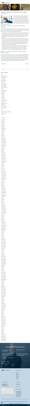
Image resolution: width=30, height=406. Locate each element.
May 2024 (2, 134)
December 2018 (3, 208)
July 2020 (2, 181)
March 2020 (3, 186)
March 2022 (3, 152)
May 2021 (2, 166)
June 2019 (2, 199)
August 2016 (3, 248)
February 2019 (3, 205)
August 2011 (3, 326)
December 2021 (3, 156)
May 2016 (2, 252)
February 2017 (3, 239)
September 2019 (3, 195)
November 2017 (3, 226)
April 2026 (2, 125)
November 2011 (3, 322)
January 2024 (3, 139)
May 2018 (2, 218)
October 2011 (3, 323)
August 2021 (3, 162)
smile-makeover (3, 106)
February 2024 (3, 138)
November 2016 (3, 243)
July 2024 (2, 131)
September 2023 (4, 145)
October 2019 (3, 193)
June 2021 (2, 165)
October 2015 (3, 262)
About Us (17, 372)
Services (17, 373)
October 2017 (3, 228)
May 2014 (2, 285)
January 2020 (3, 189)
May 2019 (2, 201)
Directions (17, 377)
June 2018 (2, 216)
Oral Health (3, 97)
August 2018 (3, 213)
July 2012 (2, 310)
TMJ (1, 110)
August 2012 (3, 309)
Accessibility (11, 403)
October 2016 (3, 245)
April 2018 (2, 219)
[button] (6, 361)
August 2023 (3, 146)
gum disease (3, 91)
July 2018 (2, 215)
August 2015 (3, 265)
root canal (2, 101)
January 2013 (3, 303)
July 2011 (2, 327)
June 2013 (2, 299)
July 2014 (2, 282)
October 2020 (3, 176)
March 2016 (3, 255)
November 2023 (3, 142)
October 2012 (3, 307)
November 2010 (3, 339)
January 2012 (3, 319)
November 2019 (3, 192)
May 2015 (2, 269)
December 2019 (3, 191)
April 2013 (2, 302)
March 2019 (3, 203)
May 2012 (2, 313)
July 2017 (2, 232)
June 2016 (2, 250)
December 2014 (3, 275)
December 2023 (3, 141)
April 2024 (2, 135)
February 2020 (3, 188)
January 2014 (3, 289)
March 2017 (3, 238)
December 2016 (3, 242)
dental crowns (3, 83)
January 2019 (3, 206)
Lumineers (2, 94)
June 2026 (2, 122)
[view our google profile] (17, 384)
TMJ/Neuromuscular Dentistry (6, 111)
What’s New (17, 376)
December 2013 (3, 290)
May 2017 (2, 235)
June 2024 (2, 132)
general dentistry (4, 90)
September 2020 (4, 178)
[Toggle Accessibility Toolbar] (2, 402)
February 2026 (3, 128)
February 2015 (3, 272)
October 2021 (3, 159)
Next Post (27, 63)
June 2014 (2, 283)
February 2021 (3, 171)
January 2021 (3, 172)
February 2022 (3, 154)
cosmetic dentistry (4, 76)
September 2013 (3, 295)
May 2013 (2, 300)
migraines (2, 96)
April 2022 (2, 151)
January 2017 (3, 240)
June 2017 (2, 233)
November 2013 (3, 292)
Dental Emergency (4, 84)
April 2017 (2, 236)
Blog (2, 74)
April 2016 (2, 253)
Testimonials (18, 374)
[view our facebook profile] (16, 384)
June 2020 (2, 182)
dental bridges (3, 80)
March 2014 (3, 286)
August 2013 (3, 296)
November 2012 (3, 306)
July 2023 (2, 148)
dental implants (3, 86)
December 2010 (3, 337)
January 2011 (3, 336)
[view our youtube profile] (19, 384)
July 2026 (2, 121)
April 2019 (2, 202)
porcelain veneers (4, 100)
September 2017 (3, 229)
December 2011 (3, 320)
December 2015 (3, 259)
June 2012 (2, 312)
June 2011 (2, 329)
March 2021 (3, 169)
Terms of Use (16, 403)
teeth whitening (3, 107)
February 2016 (3, 256)
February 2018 (3, 222)
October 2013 (3, 293)
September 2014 (3, 279)
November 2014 (3, 276)
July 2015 (2, 266)
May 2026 (2, 124)
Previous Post (3, 63)
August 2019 (3, 196)
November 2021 (3, 158)
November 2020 (3, 175)
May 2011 (2, 330)
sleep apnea (3, 104)
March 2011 (3, 333)
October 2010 (3, 340)
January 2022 (3, 155)
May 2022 (2, 149)
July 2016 (2, 249)
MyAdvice (26, 401)
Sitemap (20, 403)
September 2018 (3, 212)
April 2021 (2, 168)
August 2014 (3, 280)
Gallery (17, 375)
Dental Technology (4, 87)
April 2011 (2, 332)
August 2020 (3, 179)
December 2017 (3, 225)
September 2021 (3, 161)
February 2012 (3, 317)
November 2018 (3, 209)
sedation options (3, 24)
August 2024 (3, 129)
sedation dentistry (4, 13)
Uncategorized (3, 113)
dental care (3, 81)
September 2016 (3, 246)
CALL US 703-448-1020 (6, 361)
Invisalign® (2, 93)
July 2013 (2, 297)
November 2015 (3, 260)
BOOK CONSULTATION (6, 363)
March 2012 (3, 316)
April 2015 (2, 270)
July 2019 (2, 198)
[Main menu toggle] (28, 3)
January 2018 (3, 223)
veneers (2, 114)
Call (1, 54)
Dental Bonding (3, 77)
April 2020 (2, 185)
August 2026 (3, 119)
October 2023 (3, 144)
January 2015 (3, 273)
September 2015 (3, 263)
